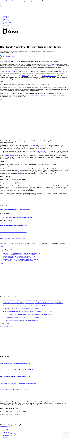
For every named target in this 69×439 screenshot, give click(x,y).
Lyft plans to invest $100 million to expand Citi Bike (17, 257)
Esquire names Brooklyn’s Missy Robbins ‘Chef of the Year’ (19, 256)
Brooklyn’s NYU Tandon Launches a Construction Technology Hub (21, 253)
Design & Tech (7, 19)
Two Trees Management (48, 76)
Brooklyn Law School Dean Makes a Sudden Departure (16, 217)
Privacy (5, 430)
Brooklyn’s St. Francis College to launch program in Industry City (20, 259)
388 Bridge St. (41, 151)
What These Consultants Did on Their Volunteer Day (15, 209)
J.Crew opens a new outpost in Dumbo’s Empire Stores (18, 260)
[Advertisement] (30, 39)
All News (5, 16)
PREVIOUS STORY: (6, 214)
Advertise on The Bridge (10, 434)
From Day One (7, 25)
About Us (6, 432)
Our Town (6, 24)
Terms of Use (7, 429)
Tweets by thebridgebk (6, 326)
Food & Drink (7, 22)
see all (1, 246)
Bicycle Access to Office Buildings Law (40, 95)
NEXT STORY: (4, 205)
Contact (5, 437)
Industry (5, 17)
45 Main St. (25, 76)
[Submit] (0, 4)
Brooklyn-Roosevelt (9, 155)
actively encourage (34, 145)
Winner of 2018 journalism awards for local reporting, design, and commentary (21, 1)
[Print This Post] (9, 56)
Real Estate (6, 20)
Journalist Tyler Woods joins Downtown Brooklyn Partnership (20, 254)
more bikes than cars (10, 71)
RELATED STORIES (6, 220)
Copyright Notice (8, 435)
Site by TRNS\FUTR (5, 426)
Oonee (16, 170)
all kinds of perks (48, 64)
